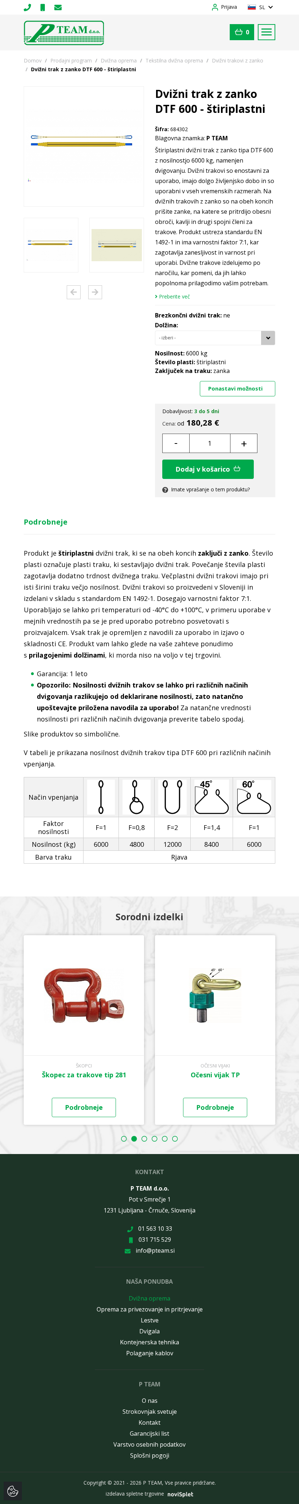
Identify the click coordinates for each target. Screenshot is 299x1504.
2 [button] (134, 1138)
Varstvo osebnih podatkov (149, 1444)
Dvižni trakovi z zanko (237, 60)
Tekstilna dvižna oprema (174, 60)
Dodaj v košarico (203, 469)
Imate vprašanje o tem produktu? (210, 489)
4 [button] (155, 1138)
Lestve (150, 1320)
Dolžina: (166, 325)
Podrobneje (45, 522)
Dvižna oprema (119, 60)
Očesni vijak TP (215, 1074)
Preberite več (174, 297)
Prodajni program (71, 60)
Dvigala (149, 1331)
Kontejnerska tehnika (149, 1342)
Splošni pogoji (149, 1455)
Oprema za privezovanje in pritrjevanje (150, 1309)
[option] (51, 245)
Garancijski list (149, 1433)
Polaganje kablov (149, 1353)
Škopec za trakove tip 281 (84, 1074)
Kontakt (149, 1423)
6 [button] (175, 1138)
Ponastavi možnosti (236, 388)
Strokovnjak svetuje (150, 1412)
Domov (33, 60)
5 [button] (165, 1138)
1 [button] (124, 1138)
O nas (150, 1401)
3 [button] (144, 1138)
